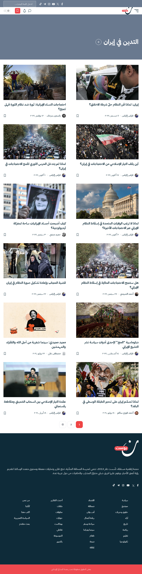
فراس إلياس (127, 115)
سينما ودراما (88, 529)
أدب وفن (90, 512)
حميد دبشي (55, 234)
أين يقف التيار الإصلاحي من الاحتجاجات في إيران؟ (109, 163)
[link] (98, 42)
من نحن (26, 500)
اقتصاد (91, 500)
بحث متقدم (24, 524)
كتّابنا (27, 506)
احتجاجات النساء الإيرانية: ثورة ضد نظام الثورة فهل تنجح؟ (35, 106)
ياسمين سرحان (54, 115)
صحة (92, 541)
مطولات (59, 512)
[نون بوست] (127, 10)
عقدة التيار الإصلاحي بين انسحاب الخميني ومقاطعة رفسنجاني (35, 403)
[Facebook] (62, 4)
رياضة (125, 529)
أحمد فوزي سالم (125, 413)
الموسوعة (58, 535)
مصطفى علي (54, 353)
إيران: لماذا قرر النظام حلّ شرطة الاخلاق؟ (114, 104)
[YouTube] (53, 4)
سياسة (125, 500)
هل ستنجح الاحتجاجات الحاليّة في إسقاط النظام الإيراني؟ (110, 285)
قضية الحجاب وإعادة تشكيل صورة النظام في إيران (36, 282)
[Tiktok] (40, 4)
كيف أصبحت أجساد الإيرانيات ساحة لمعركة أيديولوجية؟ (39, 225)
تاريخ (125, 524)
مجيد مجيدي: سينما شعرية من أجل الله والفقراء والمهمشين (36, 344)
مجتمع (125, 506)
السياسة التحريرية (22, 518)
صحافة (91, 506)
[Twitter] (58, 4)
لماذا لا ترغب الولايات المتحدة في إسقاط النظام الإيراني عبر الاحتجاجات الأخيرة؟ (111, 225)
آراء (126, 518)
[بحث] (29, 11)
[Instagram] (49, 4)
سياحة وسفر (88, 524)
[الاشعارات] (24, 11)
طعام (92, 535)
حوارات (59, 518)
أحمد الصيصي (126, 294)
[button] (136, 10)
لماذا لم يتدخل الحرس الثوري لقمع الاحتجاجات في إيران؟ (35, 166)
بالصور (60, 541)
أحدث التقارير (57, 500)
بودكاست (58, 524)
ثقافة (92, 547)
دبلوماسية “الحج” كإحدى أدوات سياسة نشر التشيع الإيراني (112, 344)
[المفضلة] (17, 11)
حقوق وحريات (121, 512)
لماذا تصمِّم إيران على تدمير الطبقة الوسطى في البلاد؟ (111, 403)
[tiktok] (114, 485)
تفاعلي (60, 529)
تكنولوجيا (124, 541)
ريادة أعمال (89, 518)
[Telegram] (45, 4)
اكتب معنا (25, 512)
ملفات (60, 506)
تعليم (125, 535)
